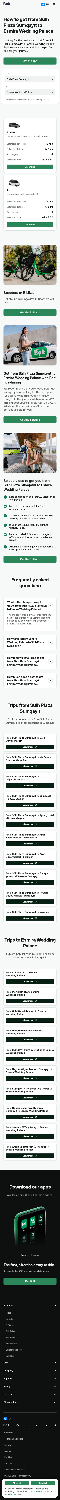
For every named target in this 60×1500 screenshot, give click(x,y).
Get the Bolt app (30, 312)
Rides (8, 1313)
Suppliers (8, 1432)
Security (8, 1463)
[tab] (23, 1255)
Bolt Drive (10, 1331)
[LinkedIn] (46, 1425)
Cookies (8, 1457)
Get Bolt (30, 1281)
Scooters (10, 1319)
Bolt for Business (14, 1350)
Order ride (30, 167)
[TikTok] (55, 1425)
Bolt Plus (10, 1356)
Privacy (7, 1445)
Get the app (30, 60)
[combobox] (30, 79)
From (7, 74)
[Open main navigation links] (54, 4)
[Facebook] (17, 1425)
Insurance (8, 1451)
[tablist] (30, 1255)
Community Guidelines (14, 1469)
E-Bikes (9, 1325)
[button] (50, 605)
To (6, 87)
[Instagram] (36, 1425)
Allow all (17, 1483)
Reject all (43, 1483)
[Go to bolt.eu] (6, 4)
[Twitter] (27, 1425)
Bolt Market (11, 1343)
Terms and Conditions (14, 1439)
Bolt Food (10, 1337)
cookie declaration (41, 1491)
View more (28, 747)
